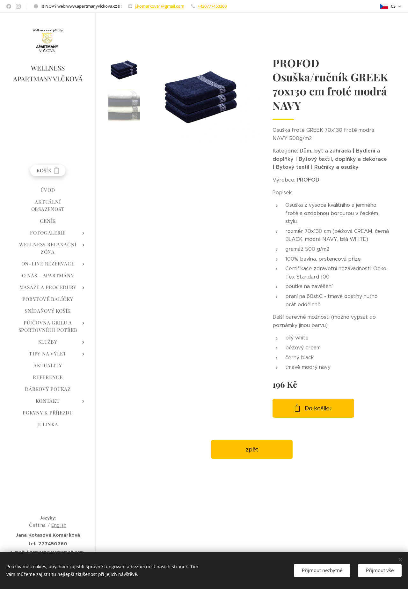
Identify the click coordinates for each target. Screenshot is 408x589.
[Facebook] (9, 6)
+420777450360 (212, 6)
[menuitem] (48, 190)
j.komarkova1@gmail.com (159, 6)
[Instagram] (18, 6)
